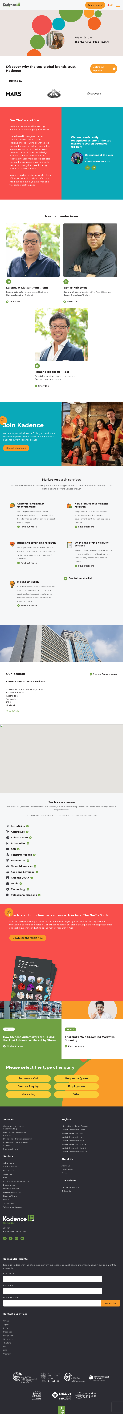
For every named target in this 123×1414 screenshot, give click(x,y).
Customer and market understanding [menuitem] (13, 1127)
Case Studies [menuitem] (67, 1169)
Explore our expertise (98, 69)
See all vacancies (16, 448)
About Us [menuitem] (66, 1166)
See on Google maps (105, 674)
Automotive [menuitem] (8, 1174)
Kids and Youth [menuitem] (10, 1196)
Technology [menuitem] (8, 1203)
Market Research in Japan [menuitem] (73, 1137)
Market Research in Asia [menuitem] (72, 1133)
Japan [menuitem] (6, 1324)
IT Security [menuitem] (66, 1191)
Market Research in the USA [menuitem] (74, 1151)
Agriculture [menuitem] (8, 1170)
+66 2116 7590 (12, 710)
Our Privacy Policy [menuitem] (70, 1187)
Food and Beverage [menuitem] (12, 1192)
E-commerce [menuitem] (9, 1185)
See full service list (80, 578)
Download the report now (28, 937)
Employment (76, 1086)
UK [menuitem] (4, 1346)
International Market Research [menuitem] (75, 1126)
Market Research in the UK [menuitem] (74, 1148)
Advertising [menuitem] (8, 1163)
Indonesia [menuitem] (7, 1332)
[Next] (93, 167)
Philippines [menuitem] (8, 1335)
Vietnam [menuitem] (7, 1354)
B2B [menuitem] (5, 1177)
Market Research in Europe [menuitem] (74, 1144)
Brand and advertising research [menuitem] (17, 1139)
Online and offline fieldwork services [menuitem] (16, 1143)
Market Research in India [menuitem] (73, 1140)
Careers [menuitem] (65, 1173)
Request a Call (28, 1078)
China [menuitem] (6, 1321)
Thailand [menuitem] (7, 1343)
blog (9, 1029)
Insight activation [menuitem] (11, 1149)
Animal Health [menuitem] (10, 1166)
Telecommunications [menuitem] (12, 1207)
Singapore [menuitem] (8, 1339)
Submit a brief (95, 5)
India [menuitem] (5, 1328)
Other (77, 1094)
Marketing (28, 1094)
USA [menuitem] (5, 1350)
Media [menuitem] (6, 1199)
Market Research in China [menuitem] (73, 1129)
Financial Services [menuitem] (11, 1188)
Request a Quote (76, 1078)
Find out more (29, 527)
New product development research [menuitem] (15, 1133)
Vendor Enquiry (28, 1086)
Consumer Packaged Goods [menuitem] (16, 1181)
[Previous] (87, 167)
